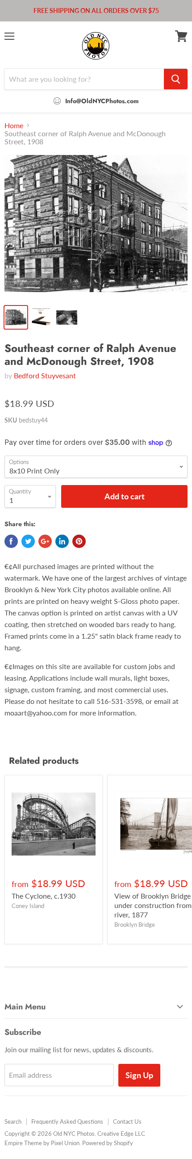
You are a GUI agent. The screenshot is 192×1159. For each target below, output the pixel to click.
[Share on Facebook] (11, 541)
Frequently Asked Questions (67, 1121)
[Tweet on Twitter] (28, 541)
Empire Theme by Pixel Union (41, 1142)
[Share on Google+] (45, 541)
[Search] (176, 79)
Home (13, 125)
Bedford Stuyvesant (45, 375)
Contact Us (127, 1121)
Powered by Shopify (107, 1142)
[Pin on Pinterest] (79, 541)
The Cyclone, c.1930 (43, 895)
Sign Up (139, 1075)
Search (12, 1121)
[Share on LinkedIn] (62, 541)
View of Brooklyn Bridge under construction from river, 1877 (153, 905)
